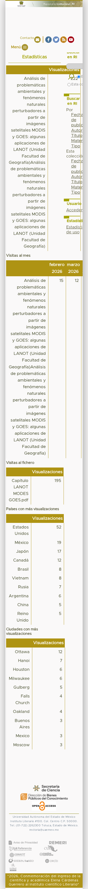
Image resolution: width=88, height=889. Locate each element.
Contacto (27, 38)
